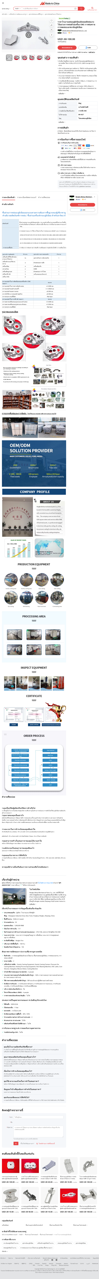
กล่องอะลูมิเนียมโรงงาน (65, 1243)
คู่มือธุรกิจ (46, 1260)
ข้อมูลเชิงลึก (96, 1258)
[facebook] (52, 1260)
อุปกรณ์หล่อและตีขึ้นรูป (36, 14)
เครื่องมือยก (5, 1225)
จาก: (11, 1117)
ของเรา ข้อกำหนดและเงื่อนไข (56, 1272)
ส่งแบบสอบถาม (67, 48)
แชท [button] (89, 48)
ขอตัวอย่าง (92, 52)
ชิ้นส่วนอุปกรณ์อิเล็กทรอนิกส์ (34, 1225)
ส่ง (16, 1143)
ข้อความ (10, 1258)
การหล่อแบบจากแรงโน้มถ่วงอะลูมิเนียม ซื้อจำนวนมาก (36, 1248)
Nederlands (95, 1263)
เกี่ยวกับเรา (3, 1258)
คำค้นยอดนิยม (64, 1258)
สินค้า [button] (17, 8)
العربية (88, 1263)
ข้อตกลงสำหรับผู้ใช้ (20, 1258)
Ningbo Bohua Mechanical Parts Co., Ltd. (74, 30)
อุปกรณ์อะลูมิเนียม (27, 1243)
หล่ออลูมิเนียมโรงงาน (9, 1248)
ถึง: (12, 1122)
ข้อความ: (10, 1127)
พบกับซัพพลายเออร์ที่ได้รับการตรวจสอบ (80, 1258)
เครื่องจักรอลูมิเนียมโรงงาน (45, 1243)
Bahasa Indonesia (64, 1265)
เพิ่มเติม (4, 1251)
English (10, 1263)
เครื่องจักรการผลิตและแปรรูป (18, 14)
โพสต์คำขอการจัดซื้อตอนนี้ (45, 1143)
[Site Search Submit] (81, 9)
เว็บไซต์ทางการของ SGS (45, 883)
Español (44, 1263)
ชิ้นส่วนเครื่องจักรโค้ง (56, 1225)
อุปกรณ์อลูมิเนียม (81, 1243)
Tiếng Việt (54, 1265)
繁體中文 (24, 1263)
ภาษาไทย (40, 1265)
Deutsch (51, 1263)
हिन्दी (34, 1265)
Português (58, 1263)
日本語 (30, 1263)
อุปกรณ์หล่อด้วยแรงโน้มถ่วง (53, 14)
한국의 (82, 1263)
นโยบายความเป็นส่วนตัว (34, 1258)
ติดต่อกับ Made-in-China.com (50, 1258)
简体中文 (16, 1263)
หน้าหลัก (4, 14)
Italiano (66, 1263)
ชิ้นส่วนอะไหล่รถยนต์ (79, 1225)
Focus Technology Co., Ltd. (51, 1269)
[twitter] (56, 1260)
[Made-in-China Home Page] (49, 3)
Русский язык (74, 1263)
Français (37, 1263)
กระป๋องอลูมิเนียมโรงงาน (10, 1243)
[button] (3, 3)
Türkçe (47, 1265)
